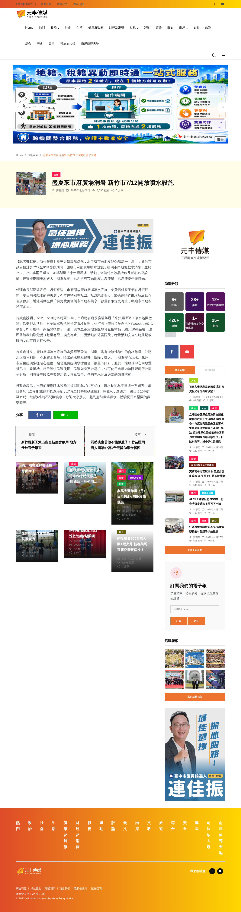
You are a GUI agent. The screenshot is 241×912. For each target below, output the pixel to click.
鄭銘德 (60, 190)
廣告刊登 (46, 4)
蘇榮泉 (196, 537)
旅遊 (208, 27)
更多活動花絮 (195, 696)
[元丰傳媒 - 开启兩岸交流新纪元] (32, 13)
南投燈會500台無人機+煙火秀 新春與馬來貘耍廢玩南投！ (132, 544)
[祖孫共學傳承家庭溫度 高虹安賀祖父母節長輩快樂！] (174, 385)
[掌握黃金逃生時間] (195, 246)
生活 (80, 27)
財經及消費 (116, 27)
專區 (52, 43)
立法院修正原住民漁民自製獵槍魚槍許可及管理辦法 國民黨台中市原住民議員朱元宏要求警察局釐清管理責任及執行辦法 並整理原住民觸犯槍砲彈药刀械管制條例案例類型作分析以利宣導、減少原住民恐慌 (206, 428)
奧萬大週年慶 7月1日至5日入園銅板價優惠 (131, 496)
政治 (54, 27)
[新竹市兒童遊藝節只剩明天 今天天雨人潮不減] (174, 658)
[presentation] (18, 107)
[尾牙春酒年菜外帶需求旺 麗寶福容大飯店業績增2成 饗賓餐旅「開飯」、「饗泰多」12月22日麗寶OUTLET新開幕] (194, 658)
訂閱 (178, 621)
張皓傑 (30, 475)
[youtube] (222, 4)
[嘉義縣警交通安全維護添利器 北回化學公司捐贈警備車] (174, 679)
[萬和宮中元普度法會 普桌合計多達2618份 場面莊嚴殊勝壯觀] (174, 462)
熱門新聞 (210, 370)
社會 (68, 27)
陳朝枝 (126, 506)
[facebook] (214, 4)
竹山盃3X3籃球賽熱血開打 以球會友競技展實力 (36, 533)
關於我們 (62, 4)
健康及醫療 (95, 27)
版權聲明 (96, 888)
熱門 (42, 27)
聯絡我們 (78, 4)
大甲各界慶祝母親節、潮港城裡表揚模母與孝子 (37, 465)
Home (29, 27)
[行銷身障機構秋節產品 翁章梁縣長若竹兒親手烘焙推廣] (174, 525)
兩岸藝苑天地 (90, 43)
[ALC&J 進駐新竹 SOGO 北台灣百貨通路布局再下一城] (174, 497)
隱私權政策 (80, 888)
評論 (159, 27)
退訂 (196, 621)
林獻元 (196, 447)
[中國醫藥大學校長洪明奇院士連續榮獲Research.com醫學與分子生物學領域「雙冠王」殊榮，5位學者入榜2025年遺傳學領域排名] (194, 679)
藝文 (170, 27)
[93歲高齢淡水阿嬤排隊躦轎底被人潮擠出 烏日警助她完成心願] (215, 679)
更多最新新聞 (195, 550)
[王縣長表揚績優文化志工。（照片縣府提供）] (215, 658)
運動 (147, 27)
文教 (196, 27)
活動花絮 (33, 155)
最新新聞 (180, 370)
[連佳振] (84, 236)
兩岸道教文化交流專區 (202, 465)
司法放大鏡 (67, 43)
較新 (32, 434)
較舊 (138, 434)
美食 (40, 43)
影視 (133, 27)
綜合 (28, 43)
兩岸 (182, 27)
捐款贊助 (36, 888)
